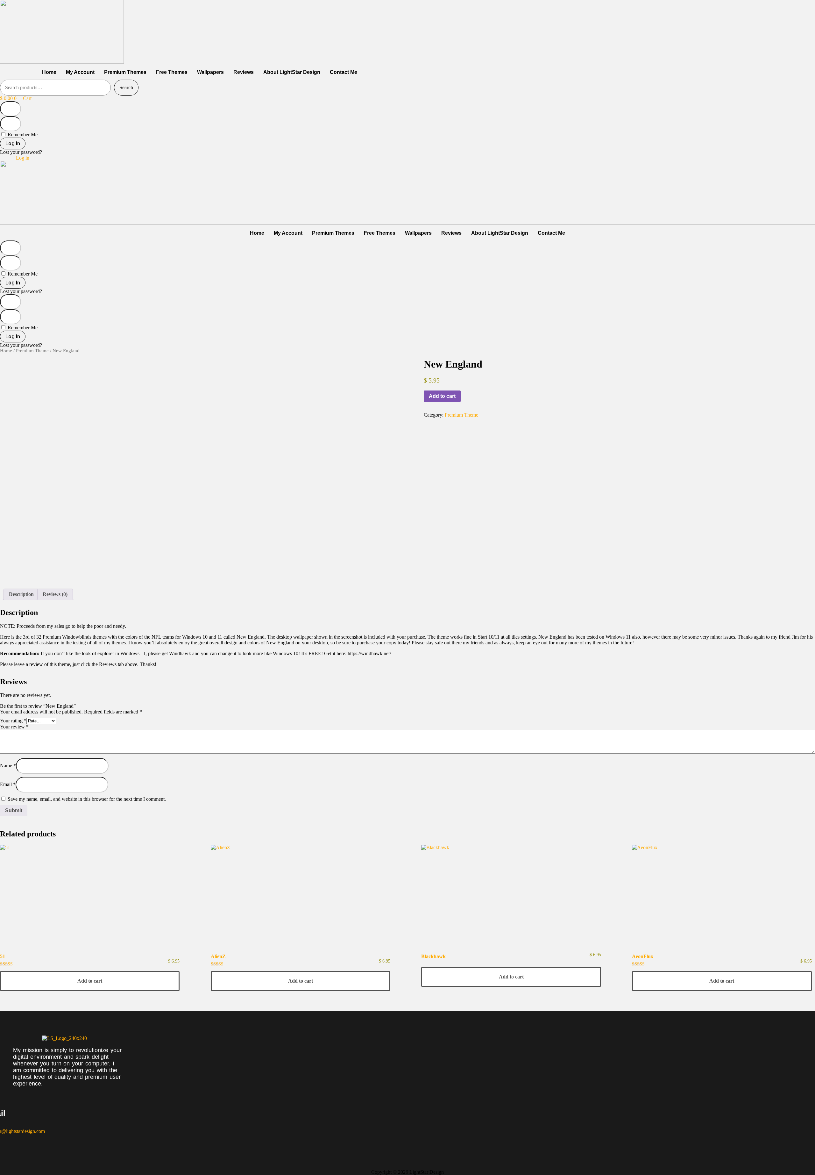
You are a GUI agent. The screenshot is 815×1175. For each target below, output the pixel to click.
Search (126, 87)
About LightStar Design (291, 72)
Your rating (13, 720)
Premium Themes (125, 72)
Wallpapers (210, 72)
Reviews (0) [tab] (55, 594)
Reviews (243, 72)
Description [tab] (21, 594)
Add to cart (442, 396)
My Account (80, 72)
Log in (22, 158)
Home (49, 72)
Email (8, 784)
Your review (14, 726)
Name (8, 765)
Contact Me (343, 72)
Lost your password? (21, 152)
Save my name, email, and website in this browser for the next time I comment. (87, 799)
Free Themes (172, 72)
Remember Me (22, 134)
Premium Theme (32, 350)
